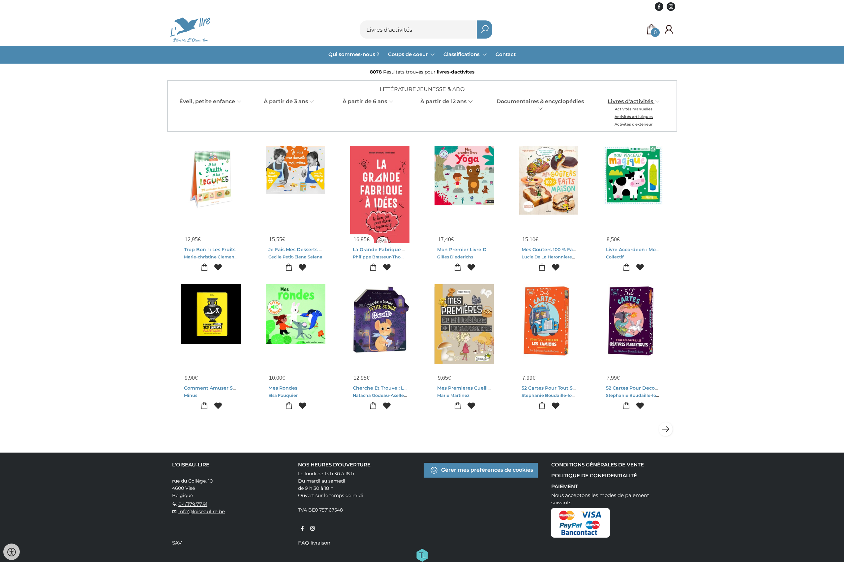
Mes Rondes (282, 388)
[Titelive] (422, 555)
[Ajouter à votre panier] (204, 267)
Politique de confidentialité (594, 475)
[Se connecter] (669, 29)
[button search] (484, 29)
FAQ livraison (314, 543)
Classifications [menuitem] (462, 54)
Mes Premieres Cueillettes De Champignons (490, 388)
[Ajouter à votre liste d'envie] (218, 267)
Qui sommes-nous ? (353, 54)
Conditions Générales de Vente (597, 464)
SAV (177, 543)
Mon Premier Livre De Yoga (470, 249)
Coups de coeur (408, 54)
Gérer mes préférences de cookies (486, 470)
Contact (506, 54)
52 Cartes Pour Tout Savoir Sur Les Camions (574, 388)
